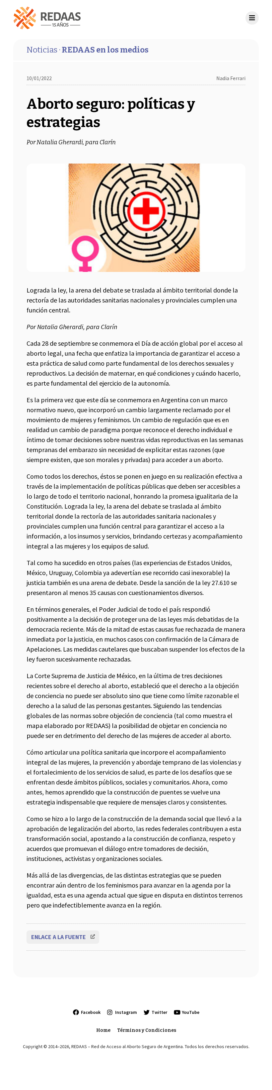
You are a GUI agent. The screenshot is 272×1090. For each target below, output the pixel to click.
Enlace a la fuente (58, 937)
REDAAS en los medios (88, 50)
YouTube (190, 1012)
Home (103, 1030)
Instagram (126, 1012)
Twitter (159, 1012)
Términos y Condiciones (146, 1030)
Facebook (91, 1012)
